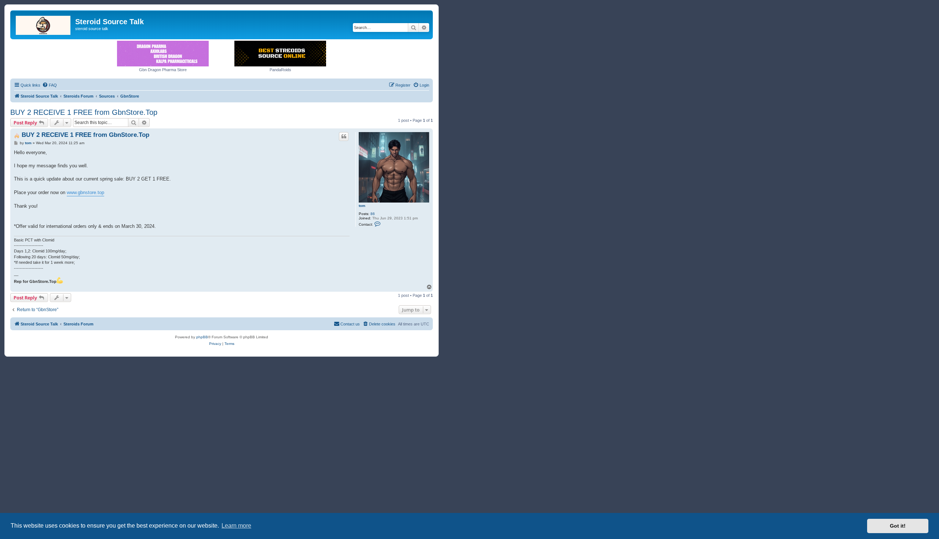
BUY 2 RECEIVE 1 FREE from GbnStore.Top (83, 112)
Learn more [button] (236, 525)
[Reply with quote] (343, 136)
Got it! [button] (898, 526)
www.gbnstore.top (85, 192)
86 (372, 214)
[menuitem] (49, 85)
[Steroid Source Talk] (43, 24)
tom (362, 206)
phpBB (202, 337)
